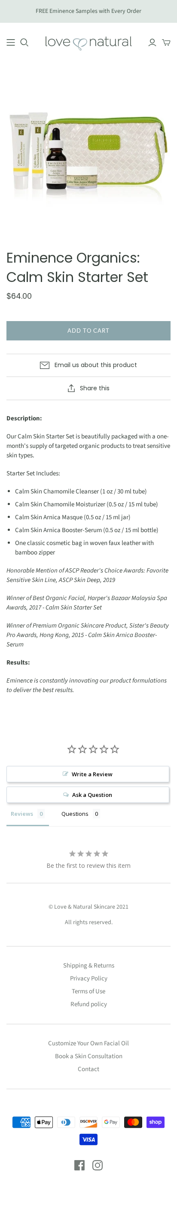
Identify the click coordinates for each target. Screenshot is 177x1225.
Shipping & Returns (88, 965)
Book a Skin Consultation (88, 1056)
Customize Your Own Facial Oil (88, 1043)
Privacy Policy (88, 978)
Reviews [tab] (22, 814)
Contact (88, 1069)
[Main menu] (10, 42)
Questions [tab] (74, 814)
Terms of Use (88, 991)
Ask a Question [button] (92, 795)
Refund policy (88, 1004)
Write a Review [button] (92, 774)
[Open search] (24, 42)
